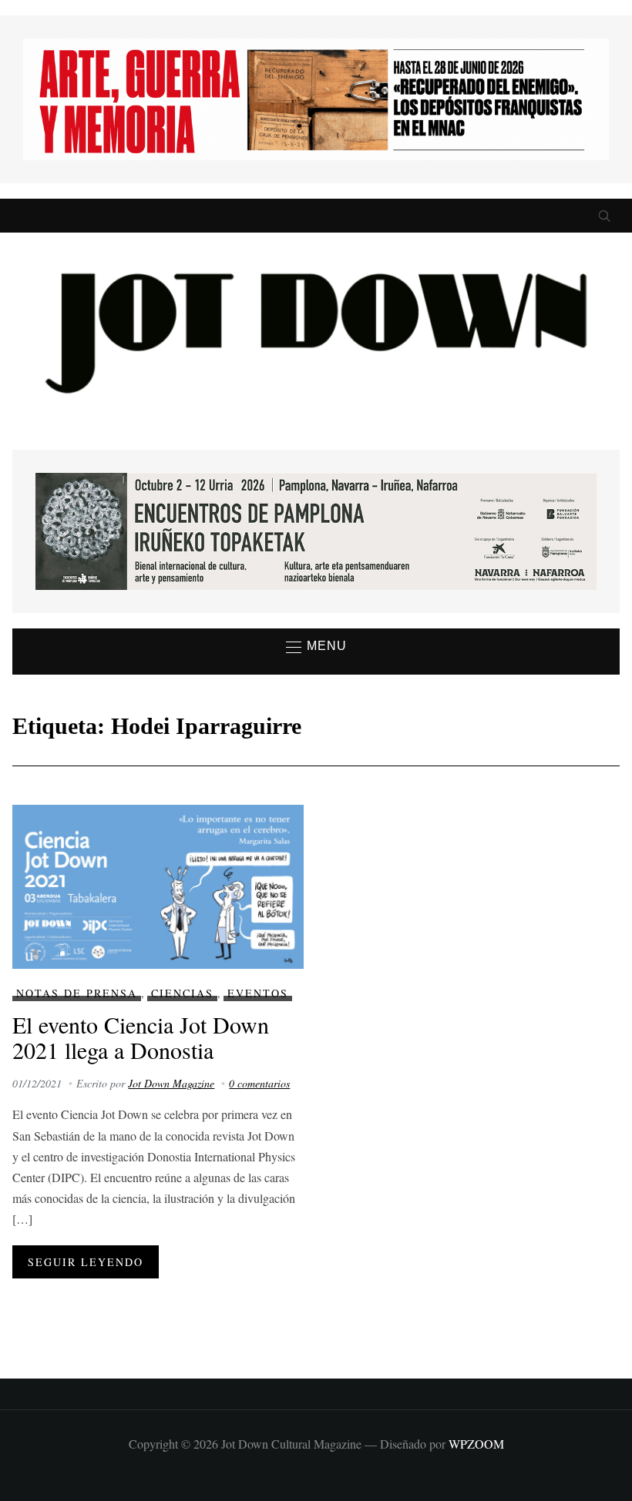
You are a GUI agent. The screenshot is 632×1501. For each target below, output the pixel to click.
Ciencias (182, 993)
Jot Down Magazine (171, 1083)
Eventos (257, 993)
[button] (316, 647)
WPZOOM (476, 1444)
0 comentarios (259, 1083)
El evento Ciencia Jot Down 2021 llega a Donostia (140, 1037)
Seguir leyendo (85, 1262)
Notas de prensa (76, 993)
